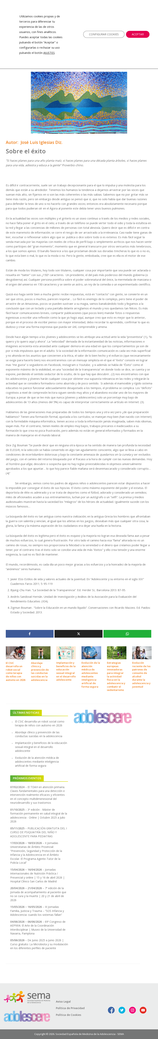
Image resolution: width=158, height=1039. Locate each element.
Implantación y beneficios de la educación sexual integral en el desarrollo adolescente (66, 671)
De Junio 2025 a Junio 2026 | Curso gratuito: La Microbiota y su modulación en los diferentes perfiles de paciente (39, 944)
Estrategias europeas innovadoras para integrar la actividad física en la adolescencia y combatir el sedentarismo (116, 676)
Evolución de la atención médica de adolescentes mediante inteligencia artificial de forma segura (91, 674)
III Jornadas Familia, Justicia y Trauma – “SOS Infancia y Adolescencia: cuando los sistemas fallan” (37, 911)
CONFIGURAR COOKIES (104, 34)
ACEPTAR (138, 34)
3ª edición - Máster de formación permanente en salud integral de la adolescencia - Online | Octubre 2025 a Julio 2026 (38, 815)
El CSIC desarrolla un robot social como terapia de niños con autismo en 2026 (15, 671)
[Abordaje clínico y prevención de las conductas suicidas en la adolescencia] (40, 652)
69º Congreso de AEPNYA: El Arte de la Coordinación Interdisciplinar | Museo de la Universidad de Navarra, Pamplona (38, 927)
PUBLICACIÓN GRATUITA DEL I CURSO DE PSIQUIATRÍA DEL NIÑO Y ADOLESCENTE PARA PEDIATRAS (38, 832)
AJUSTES (49, 53)
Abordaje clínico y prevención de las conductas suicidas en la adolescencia (40, 671)
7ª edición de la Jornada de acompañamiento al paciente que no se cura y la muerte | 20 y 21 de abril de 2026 (38, 894)
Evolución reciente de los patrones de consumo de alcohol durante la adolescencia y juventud (141, 674)
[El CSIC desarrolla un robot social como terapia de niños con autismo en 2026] (15, 652)
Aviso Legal (63, 1001)
